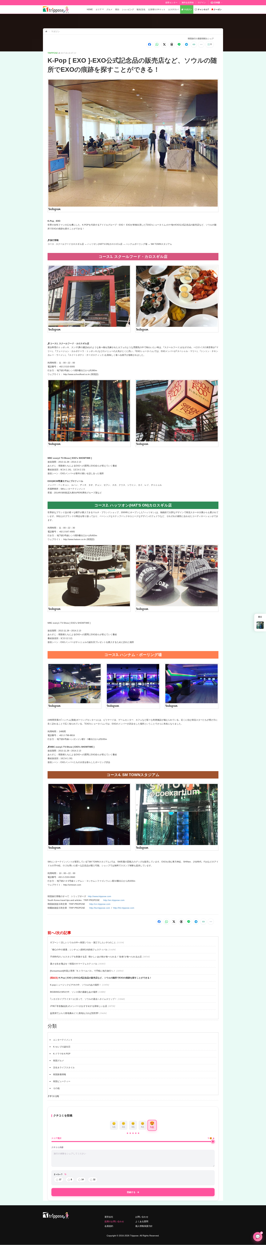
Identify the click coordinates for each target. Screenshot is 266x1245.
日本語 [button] (217, 2)
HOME (90, 9)
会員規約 (109, 1226)
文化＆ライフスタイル (64, 1067)
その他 (56, 1088)
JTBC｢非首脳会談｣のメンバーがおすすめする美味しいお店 (78, 1006)
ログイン (202, 2)
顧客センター (171, 2)
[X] (164, 44)
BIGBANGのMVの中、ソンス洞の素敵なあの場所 (73, 992)
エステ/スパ (173, 9)
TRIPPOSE (53, 53)
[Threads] (172, 44)
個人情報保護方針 (144, 1226)
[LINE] (179, 44)
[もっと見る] (201, 44)
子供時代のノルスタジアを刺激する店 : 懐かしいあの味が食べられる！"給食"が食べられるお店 (96, 956)
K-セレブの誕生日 (61, 1046)
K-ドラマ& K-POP (61, 1053)
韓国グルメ (58, 1060)
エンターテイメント (63, 1040)
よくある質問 (141, 1221)
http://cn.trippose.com (99, 904)
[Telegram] (186, 44)
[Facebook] (149, 44)
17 (60, 1179)
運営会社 (109, 1217)
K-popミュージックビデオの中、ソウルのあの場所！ (75, 985)
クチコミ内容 (57, 1147)
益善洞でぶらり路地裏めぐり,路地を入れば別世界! (74, 1013)
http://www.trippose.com (99, 896)
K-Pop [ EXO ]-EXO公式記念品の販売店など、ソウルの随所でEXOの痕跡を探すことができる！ (105, 978)
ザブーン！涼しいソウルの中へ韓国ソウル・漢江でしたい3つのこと (83, 942)
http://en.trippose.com (114, 900)
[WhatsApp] (157, 44)
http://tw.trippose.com (99, 908)
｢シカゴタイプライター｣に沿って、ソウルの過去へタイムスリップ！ (83, 999)
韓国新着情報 (59, 1074)
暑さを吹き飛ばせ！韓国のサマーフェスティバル (73, 964)
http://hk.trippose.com (123, 908)
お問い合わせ (141, 1217)
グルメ (109, 9)
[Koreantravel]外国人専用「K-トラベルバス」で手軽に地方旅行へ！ (82, 971)
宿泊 (117, 9)
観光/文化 (141, 9)
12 (94, 1179)
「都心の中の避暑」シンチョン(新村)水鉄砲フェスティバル (79, 949)
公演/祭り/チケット (156, 9)
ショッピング (128, 9)
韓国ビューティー (61, 1081)
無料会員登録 (188, 2)
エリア (99, 9)
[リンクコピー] (194, 44)
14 (82, 1179)
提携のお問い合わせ (114, 1221)
